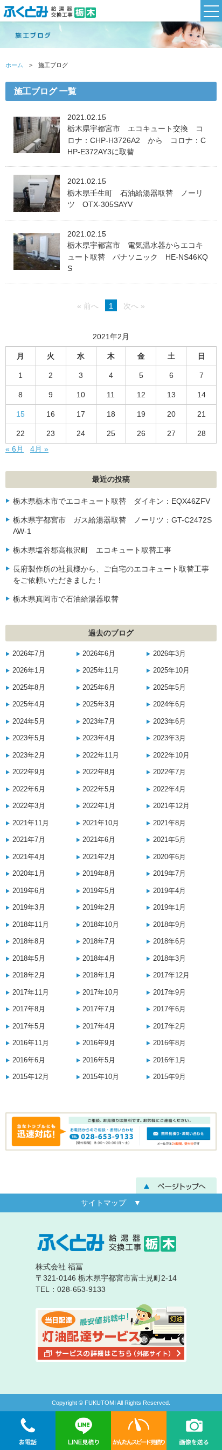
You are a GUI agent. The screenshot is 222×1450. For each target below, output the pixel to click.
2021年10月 (100, 823)
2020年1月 (28, 873)
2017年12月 (171, 975)
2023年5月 (28, 738)
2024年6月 (169, 704)
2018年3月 (169, 958)
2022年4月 (169, 789)
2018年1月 (98, 975)
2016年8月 (169, 1043)
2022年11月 (100, 755)
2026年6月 (98, 654)
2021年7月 (28, 840)
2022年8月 (98, 772)
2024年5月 (28, 721)
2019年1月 (169, 907)
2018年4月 (98, 958)
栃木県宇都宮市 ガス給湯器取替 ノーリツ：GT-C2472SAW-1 (112, 525)
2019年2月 (98, 907)
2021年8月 (169, 823)
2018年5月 (28, 958)
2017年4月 (98, 1026)
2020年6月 (169, 857)
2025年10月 (171, 670)
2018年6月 (169, 941)
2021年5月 (169, 840)
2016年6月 (28, 1060)
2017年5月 (28, 1026)
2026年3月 (169, 654)
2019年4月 (169, 891)
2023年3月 (169, 738)
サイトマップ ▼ (111, 1202)
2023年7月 (98, 721)
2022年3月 (28, 806)
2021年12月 (171, 806)
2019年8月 (98, 873)
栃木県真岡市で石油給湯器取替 (66, 599)
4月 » (39, 449)
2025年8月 (28, 687)
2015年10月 (100, 1077)
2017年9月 (169, 992)
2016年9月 (98, 1043)
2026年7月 (28, 654)
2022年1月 (98, 806)
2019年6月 (28, 891)
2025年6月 (98, 687)
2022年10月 (171, 755)
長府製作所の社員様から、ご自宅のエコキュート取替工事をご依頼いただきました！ (111, 574)
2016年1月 (169, 1060)
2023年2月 (28, 755)
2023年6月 (169, 721)
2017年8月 (28, 1009)
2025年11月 (100, 670)
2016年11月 (30, 1043)
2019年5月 (98, 891)
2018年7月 (98, 941)
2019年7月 (169, 873)
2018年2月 (28, 975)
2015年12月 (30, 1077)
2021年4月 (28, 857)
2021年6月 (98, 840)
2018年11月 (30, 924)
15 (20, 414)
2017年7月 (98, 1009)
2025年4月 (28, 704)
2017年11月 (30, 992)
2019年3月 (28, 907)
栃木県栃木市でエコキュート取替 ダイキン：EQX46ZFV (111, 501)
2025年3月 (98, 704)
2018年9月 (169, 924)
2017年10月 (100, 992)
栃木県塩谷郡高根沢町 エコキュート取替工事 (92, 550)
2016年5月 (98, 1060)
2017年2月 (169, 1026)
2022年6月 (28, 789)
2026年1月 (28, 670)
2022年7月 (169, 772)
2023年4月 (98, 738)
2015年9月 (169, 1077)
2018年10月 (100, 924)
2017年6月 (169, 1009)
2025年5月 (169, 687)
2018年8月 (28, 941)
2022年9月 (28, 772)
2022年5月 (98, 789)
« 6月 (14, 449)
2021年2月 (98, 857)
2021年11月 (30, 823)
